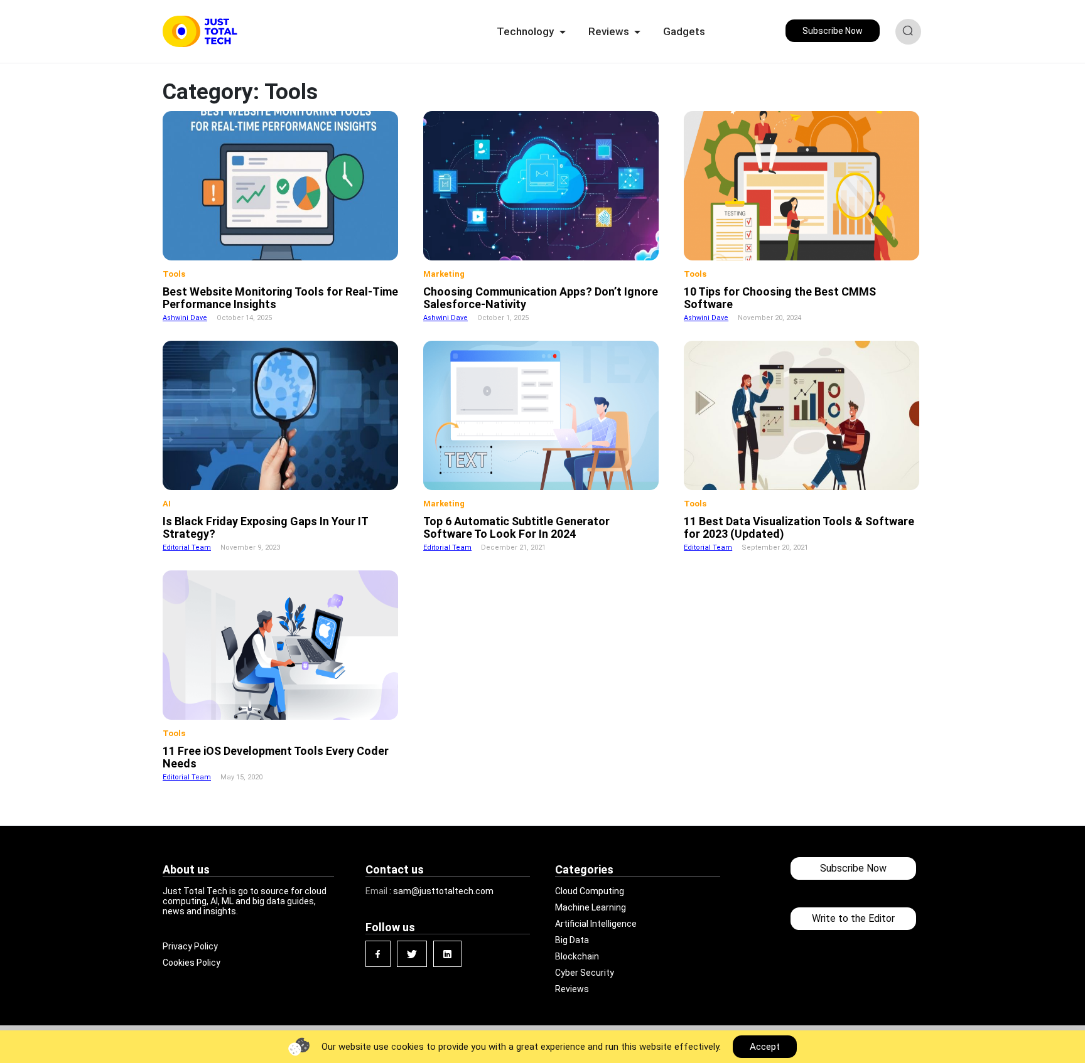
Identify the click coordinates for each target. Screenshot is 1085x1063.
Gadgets (684, 31)
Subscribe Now (832, 31)
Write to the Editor (853, 918)
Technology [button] (526, 31)
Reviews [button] (610, 31)
